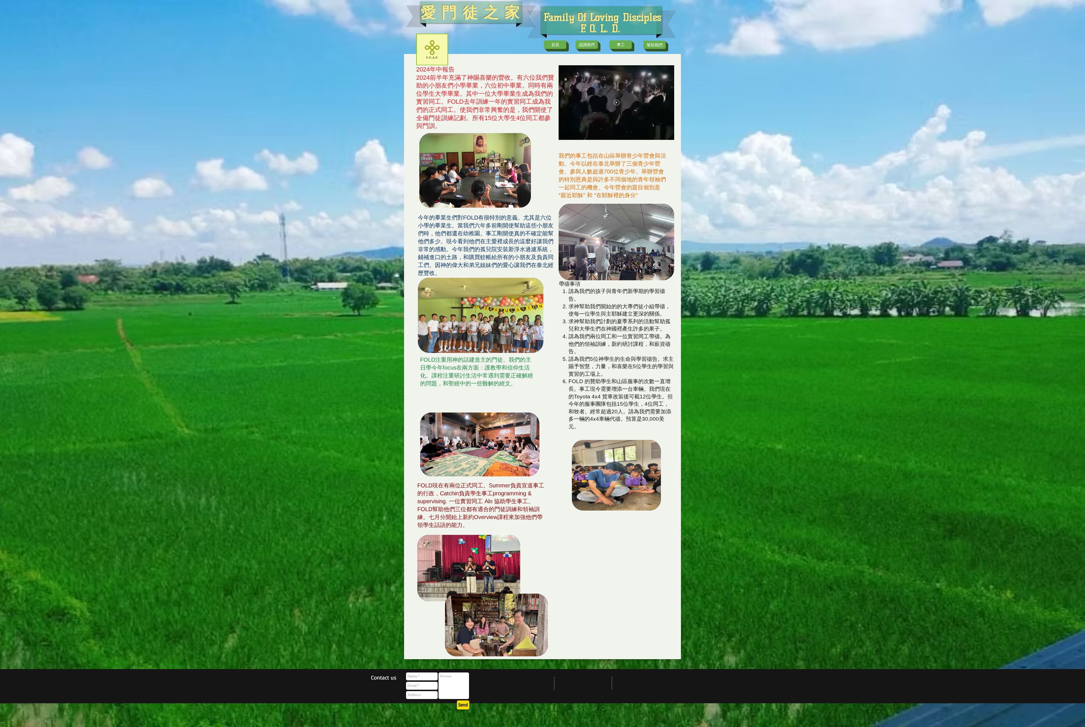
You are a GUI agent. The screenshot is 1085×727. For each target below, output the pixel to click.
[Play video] (616, 102)
